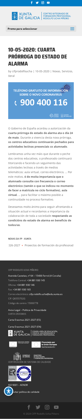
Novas (56, 71)
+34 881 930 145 (36, 280)
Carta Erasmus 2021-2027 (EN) (24, 326)
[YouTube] (48, 3)
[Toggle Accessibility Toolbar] (8, 391)
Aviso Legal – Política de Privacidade (27, 310)
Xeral (11, 76)
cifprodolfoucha (22, 71)
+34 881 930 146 (26, 285)
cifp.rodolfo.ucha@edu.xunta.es (46, 294)
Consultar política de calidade (23, 392)
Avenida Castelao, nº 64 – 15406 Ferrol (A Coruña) (34, 275)
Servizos (67, 71)
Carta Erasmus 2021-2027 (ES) (24, 319)
